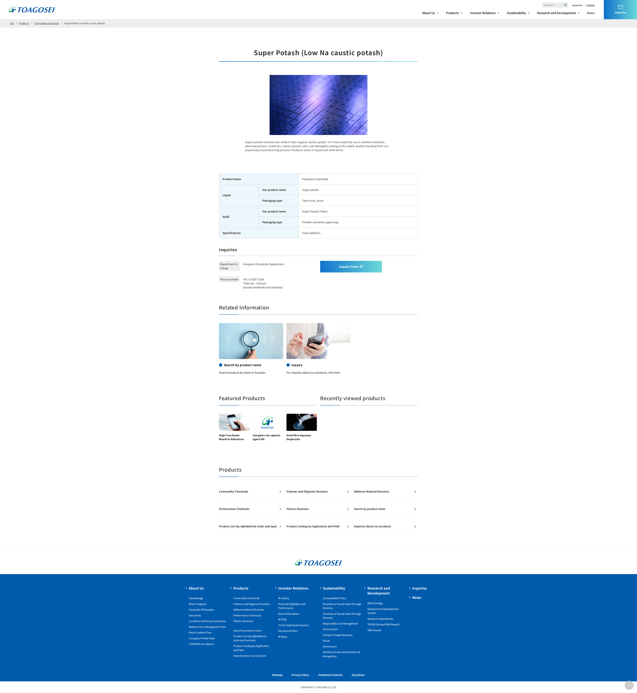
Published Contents (330, 675)
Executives (195, 615)
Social (326, 640)
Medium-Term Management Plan (207, 626)
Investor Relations (483, 13)
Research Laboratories (380, 618)
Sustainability (516, 13)
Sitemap (277, 675)
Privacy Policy (300, 675)
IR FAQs (282, 619)
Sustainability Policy (334, 598)
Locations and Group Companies (207, 621)
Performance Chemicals (247, 615)
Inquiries (419, 588)
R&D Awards (374, 630)
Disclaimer (358, 675)
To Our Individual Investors (293, 625)
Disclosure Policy (288, 630)
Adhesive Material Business (248, 609)
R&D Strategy (375, 603)
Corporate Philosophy (201, 609)
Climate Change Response (338, 635)
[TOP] (629, 685)
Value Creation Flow (200, 632)
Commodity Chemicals (46, 23)
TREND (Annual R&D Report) (383, 624)
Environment (330, 629)
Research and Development (556, 13)
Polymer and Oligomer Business (251, 604)
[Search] (565, 4)
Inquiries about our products (249, 655)
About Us (428, 13)
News (591, 13)
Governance (330, 646)
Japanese (577, 5)
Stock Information (288, 613)
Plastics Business (243, 621)
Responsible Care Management (340, 623)
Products (452, 13)
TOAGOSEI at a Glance (201, 644)
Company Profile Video (202, 638)
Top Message (196, 598)
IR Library (283, 598)
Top (12, 23)
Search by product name (247, 630)
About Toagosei (197, 604)
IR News (282, 636)
